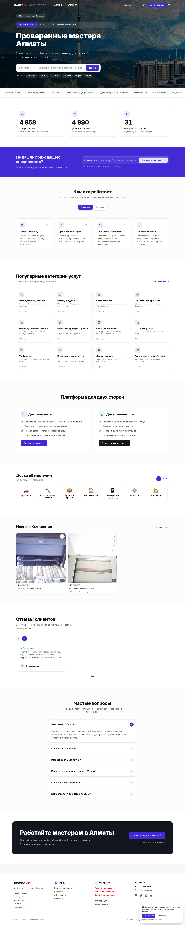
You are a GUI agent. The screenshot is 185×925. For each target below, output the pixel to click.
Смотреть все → (161, 528)
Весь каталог (159, 281)
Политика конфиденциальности (139, 920)
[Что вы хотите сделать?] (136, 5)
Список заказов (61, 891)
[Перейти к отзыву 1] (92, 676)
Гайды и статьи (20, 893)
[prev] (18, 638)
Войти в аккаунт (102, 904)
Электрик (43, 76)
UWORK (21, 883)
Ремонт (88, 76)
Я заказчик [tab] (85, 207)
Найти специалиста (63, 888)
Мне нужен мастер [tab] (27, 25)
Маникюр (67, 76)
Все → (166, 478)
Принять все (149, 916)
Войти (143, 5)
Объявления (71, 5)
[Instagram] (136, 895)
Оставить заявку (32, 443)
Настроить (162, 916)
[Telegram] (146, 895)
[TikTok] (141, 895)
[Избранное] (62, 536)
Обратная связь (20, 907)
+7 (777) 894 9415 (143, 886)
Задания (57, 5)
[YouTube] (151, 895)
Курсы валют (19, 900)
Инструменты (20, 897)
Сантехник (32, 76)
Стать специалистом (113, 443)
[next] (158, 478)
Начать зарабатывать (145, 835)
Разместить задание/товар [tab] (66, 25)
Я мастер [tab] (44, 25)
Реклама (17, 904)
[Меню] (169, 5)
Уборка (78, 76)
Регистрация (101, 901)
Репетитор (55, 76)
